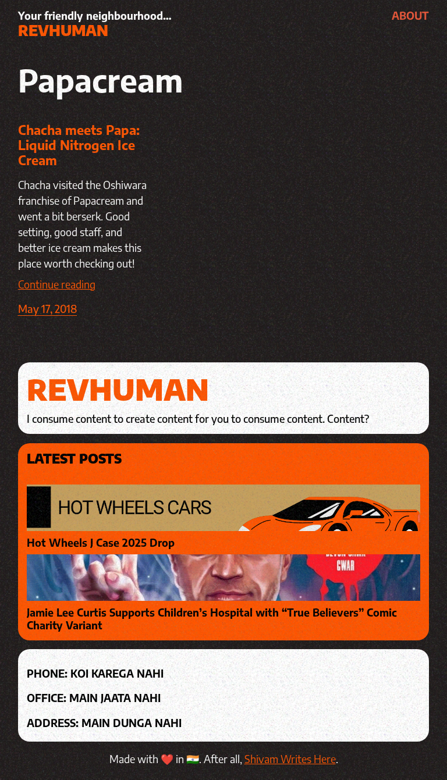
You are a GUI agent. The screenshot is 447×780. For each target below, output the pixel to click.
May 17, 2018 (47, 308)
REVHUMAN (63, 30)
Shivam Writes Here (290, 758)
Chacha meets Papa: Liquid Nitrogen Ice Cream (79, 145)
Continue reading (56, 284)
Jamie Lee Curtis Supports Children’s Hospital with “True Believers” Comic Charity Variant (212, 618)
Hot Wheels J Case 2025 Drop (101, 542)
